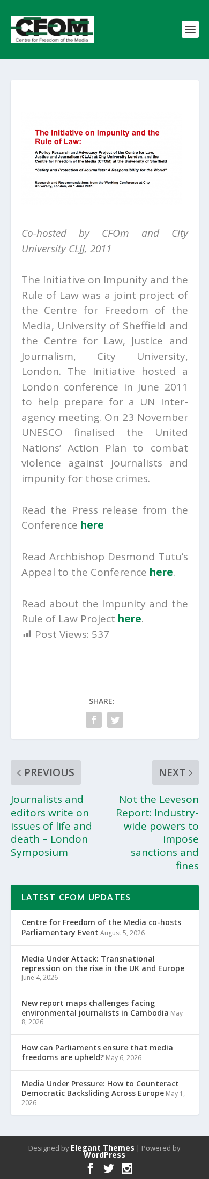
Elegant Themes (103, 1148)
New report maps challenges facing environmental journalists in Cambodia (95, 1008)
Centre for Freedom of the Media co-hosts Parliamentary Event (101, 927)
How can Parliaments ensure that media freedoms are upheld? (97, 1052)
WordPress (104, 1155)
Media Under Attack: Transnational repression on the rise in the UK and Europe (102, 963)
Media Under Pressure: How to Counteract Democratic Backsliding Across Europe (100, 1088)
